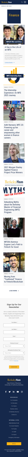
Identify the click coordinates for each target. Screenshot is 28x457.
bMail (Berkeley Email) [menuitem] (14, 423)
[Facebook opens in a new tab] (5, 392)
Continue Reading (9, 62)
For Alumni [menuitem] (14, 434)
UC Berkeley (18, 449)
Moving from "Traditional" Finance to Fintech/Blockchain (13, 279)
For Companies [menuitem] (14, 400)
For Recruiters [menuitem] (14, 403)
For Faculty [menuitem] (14, 428)
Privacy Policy (16, 360)
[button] (22, 2)
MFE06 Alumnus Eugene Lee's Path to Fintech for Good (13, 244)
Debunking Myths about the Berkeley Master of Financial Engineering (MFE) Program (12, 207)
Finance (6, 87)
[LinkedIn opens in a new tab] (13, 392)
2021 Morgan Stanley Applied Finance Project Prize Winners (13, 170)
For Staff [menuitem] (14, 431)
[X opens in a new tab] (10, 392)
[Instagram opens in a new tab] (22, 392)
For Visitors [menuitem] (14, 406)
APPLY (14, 443)
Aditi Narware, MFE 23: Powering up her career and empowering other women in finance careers (14, 131)
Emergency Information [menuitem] (14, 437)
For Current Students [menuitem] (14, 426)
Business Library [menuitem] (14, 409)
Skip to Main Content (4, 5)
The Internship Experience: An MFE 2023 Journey (12, 93)
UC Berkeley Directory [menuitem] (14, 411)
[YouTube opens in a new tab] (18, 392)
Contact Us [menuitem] (14, 414)
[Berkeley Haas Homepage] (6, 2)
